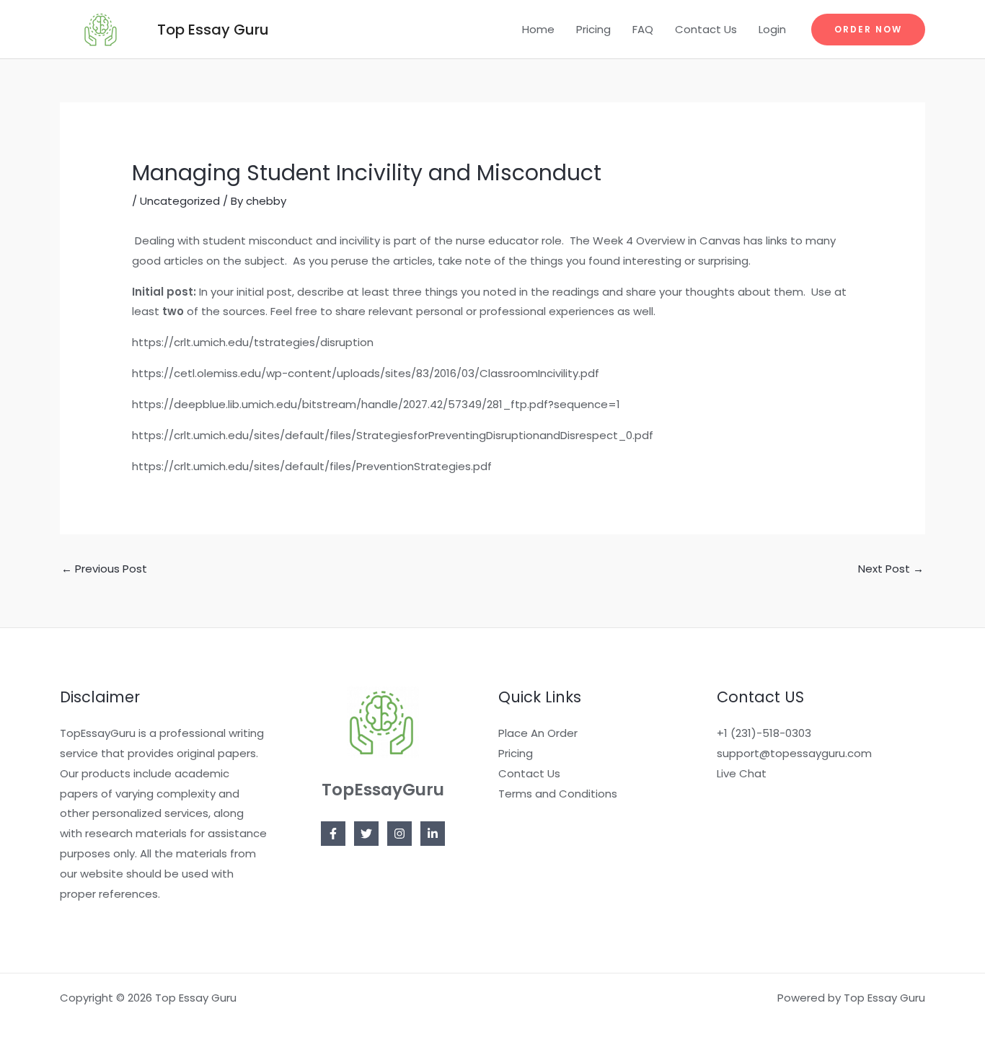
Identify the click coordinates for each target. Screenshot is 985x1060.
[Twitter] (366, 833)
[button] (868, 29)
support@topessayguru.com (794, 753)
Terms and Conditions (557, 793)
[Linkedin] (432, 833)
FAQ (642, 29)
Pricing (593, 29)
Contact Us (706, 29)
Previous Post (104, 568)
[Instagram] (399, 833)
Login (772, 29)
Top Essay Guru (213, 29)
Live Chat (742, 773)
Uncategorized (180, 200)
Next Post (891, 568)
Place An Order (538, 733)
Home (538, 29)
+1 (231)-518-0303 (764, 733)
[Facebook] (333, 833)
